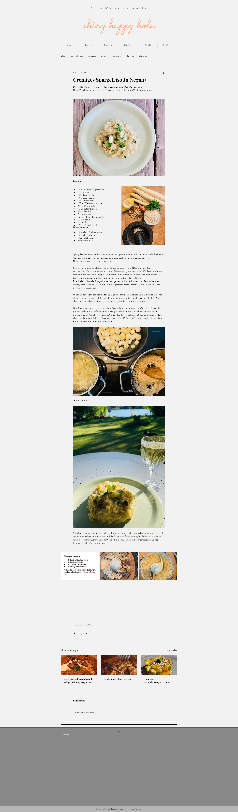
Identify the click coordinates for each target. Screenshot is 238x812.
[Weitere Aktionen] (163, 72)
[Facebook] (163, 45)
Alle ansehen (172, 650)
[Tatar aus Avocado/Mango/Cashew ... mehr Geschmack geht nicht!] (159, 665)
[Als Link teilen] (86, 633)
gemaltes (92, 56)
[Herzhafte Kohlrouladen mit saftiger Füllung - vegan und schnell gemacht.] (79, 665)
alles (63, 56)
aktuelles (143, 56)
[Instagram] (166, 45)
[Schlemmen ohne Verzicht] (119, 665)
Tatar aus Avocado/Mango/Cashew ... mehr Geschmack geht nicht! (158, 681)
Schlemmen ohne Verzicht (117, 679)
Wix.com (138, 809)
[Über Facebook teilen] (74, 633)
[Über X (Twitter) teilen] (80, 633)
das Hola (130, 56)
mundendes (116, 56)
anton (103, 56)
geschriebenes (76, 56)
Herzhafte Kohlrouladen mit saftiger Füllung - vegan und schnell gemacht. (78, 681)
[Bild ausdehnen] (80, 566)
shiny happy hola (119, 25)
